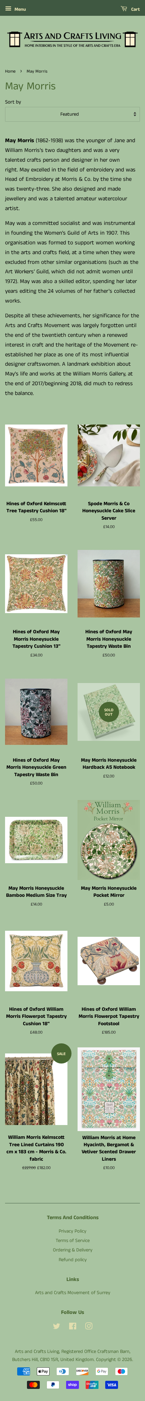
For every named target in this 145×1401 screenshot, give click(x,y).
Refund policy (73, 1259)
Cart (135, 9)
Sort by (13, 102)
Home (10, 71)
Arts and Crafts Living (37, 1351)
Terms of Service (73, 1240)
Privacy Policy (72, 1231)
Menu (19, 9)
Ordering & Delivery (72, 1250)
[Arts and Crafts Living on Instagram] (88, 1327)
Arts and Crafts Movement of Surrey (72, 1292)
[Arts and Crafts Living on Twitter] (56, 1327)
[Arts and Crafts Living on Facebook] (73, 1327)
